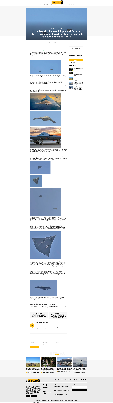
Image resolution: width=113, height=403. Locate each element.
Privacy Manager (35, 402)
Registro (75, 60)
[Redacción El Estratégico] (32, 325)
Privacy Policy (78, 62)
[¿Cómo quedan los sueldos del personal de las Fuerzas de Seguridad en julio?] (71, 69)
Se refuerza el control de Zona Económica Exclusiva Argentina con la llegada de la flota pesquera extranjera (39, 315)
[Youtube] (36, 396)
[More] (80, 50)
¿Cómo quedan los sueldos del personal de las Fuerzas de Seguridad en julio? (78, 69)
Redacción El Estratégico (52, 42)
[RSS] (42, 328)
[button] (31, 2)
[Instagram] (37, 328)
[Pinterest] (76, 50)
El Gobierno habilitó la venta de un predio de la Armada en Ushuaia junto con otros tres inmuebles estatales (78, 83)
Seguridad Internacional (56, 28)
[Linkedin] (39, 328)
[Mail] (40, 328)
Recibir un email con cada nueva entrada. (36, 345)
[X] (43, 328)
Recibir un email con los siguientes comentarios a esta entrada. (40, 344)
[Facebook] (72, 50)
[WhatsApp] (45, 328)
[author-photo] (26, 372)
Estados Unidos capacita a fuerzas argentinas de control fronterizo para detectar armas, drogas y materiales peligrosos (78, 74)
